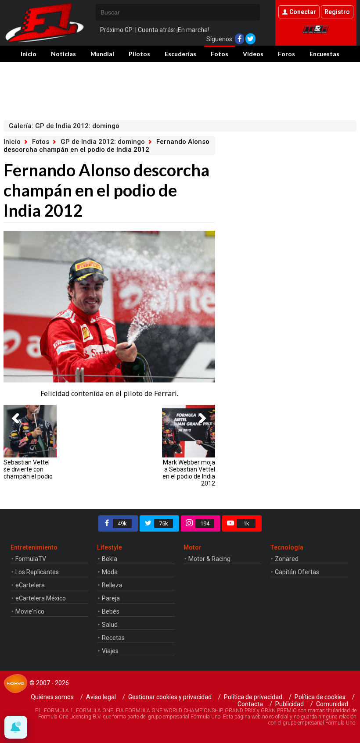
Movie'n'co (29, 611)
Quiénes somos (52, 696)
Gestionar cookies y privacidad (170, 696)
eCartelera (30, 585)
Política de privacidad (253, 696)
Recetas (113, 637)
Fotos (219, 53)
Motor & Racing (209, 558)
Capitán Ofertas (297, 571)
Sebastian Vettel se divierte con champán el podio (28, 469)
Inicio (28, 53)
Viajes (110, 650)
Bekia (109, 558)
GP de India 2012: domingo (103, 142)
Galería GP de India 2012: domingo (64, 126)
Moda (110, 571)
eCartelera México (40, 598)
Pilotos (139, 53)
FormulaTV (30, 558)
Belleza (112, 585)
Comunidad (332, 703)
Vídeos (253, 53)
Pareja (111, 598)
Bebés (110, 611)
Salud (110, 624)
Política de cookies (320, 696)
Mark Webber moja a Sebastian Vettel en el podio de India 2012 (188, 473)
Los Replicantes (37, 571)
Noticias (63, 53)
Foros (286, 53)
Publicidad (289, 703)
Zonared (287, 558)
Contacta (250, 703)
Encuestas (324, 53)
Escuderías (180, 53)
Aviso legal (101, 696)
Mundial (102, 53)
